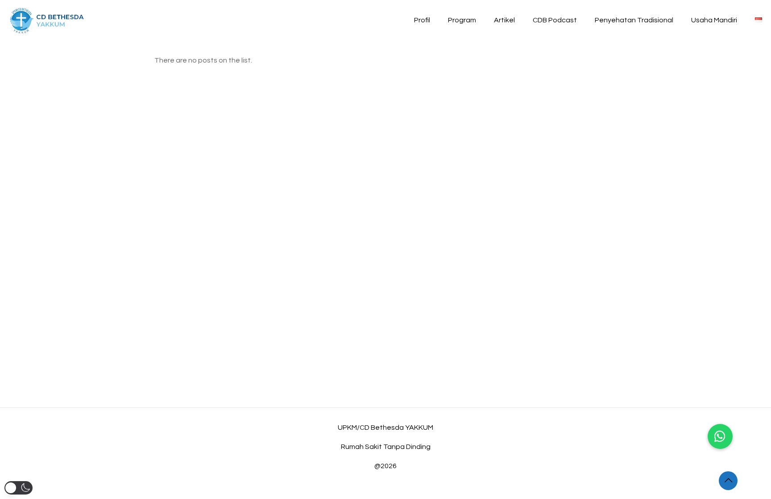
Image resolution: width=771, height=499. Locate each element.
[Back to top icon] (728, 480)
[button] (720, 436)
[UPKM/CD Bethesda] (47, 20)
